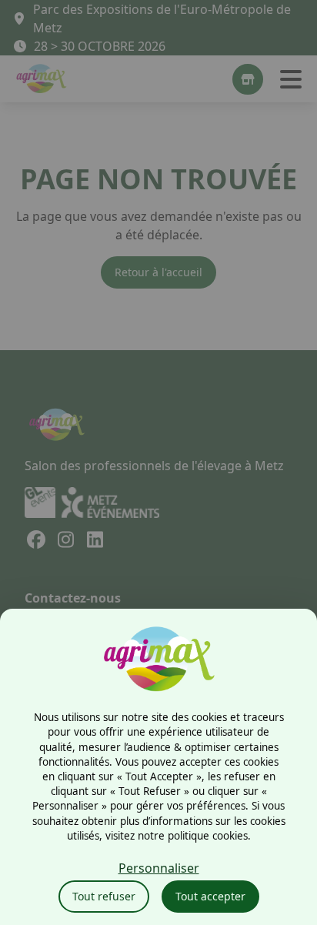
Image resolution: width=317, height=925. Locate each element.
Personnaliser (158, 868)
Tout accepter (210, 896)
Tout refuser (103, 896)
